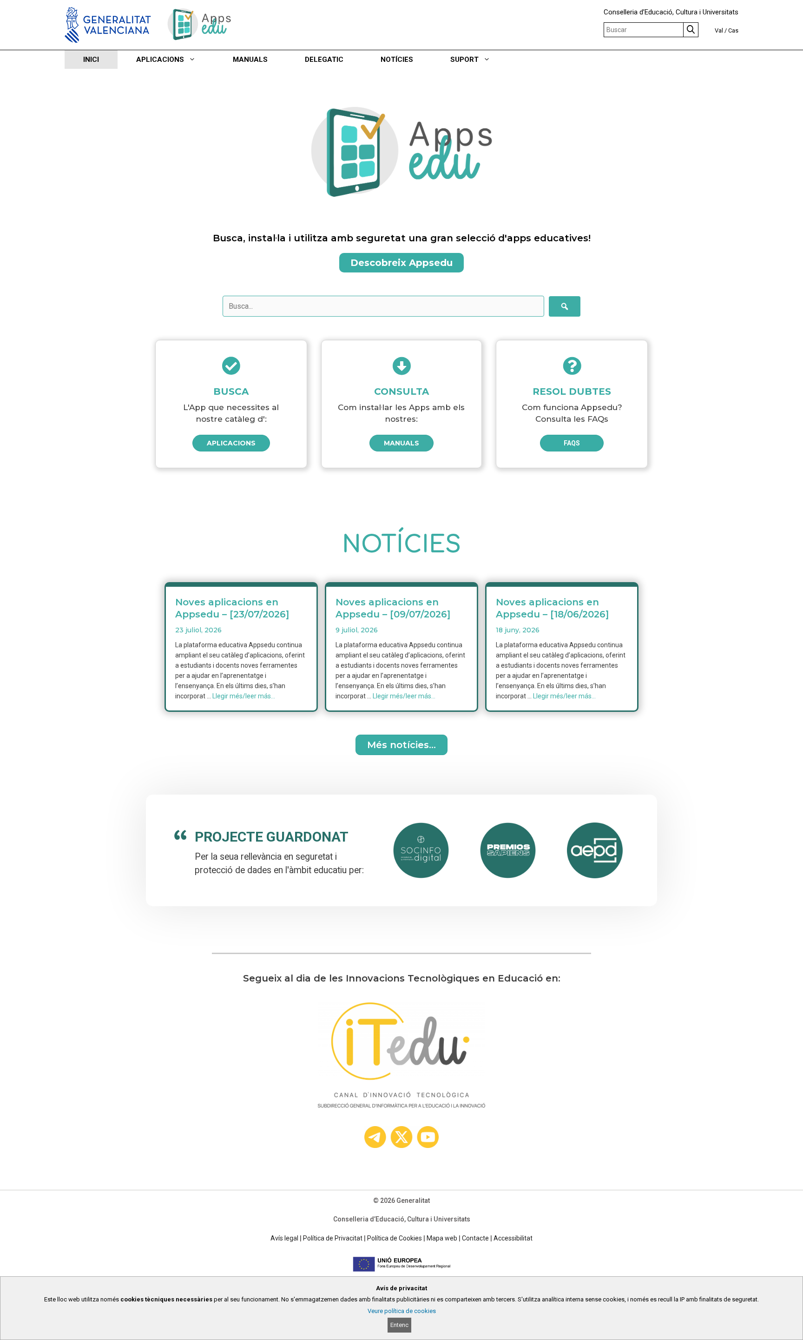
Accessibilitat (513, 1238)
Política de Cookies (394, 1238)
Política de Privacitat (332, 1238)
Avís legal (284, 1238)
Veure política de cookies (402, 1310)
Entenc (399, 1324)
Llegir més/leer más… (243, 696)
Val (719, 30)
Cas (733, 30)
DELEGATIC (324, 59)
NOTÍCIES (397, 59)
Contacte (475, 1238)
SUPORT (464, 59)
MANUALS (250, 59)
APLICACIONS (160, 59)
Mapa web (442, 1238)
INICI (91, 59)
